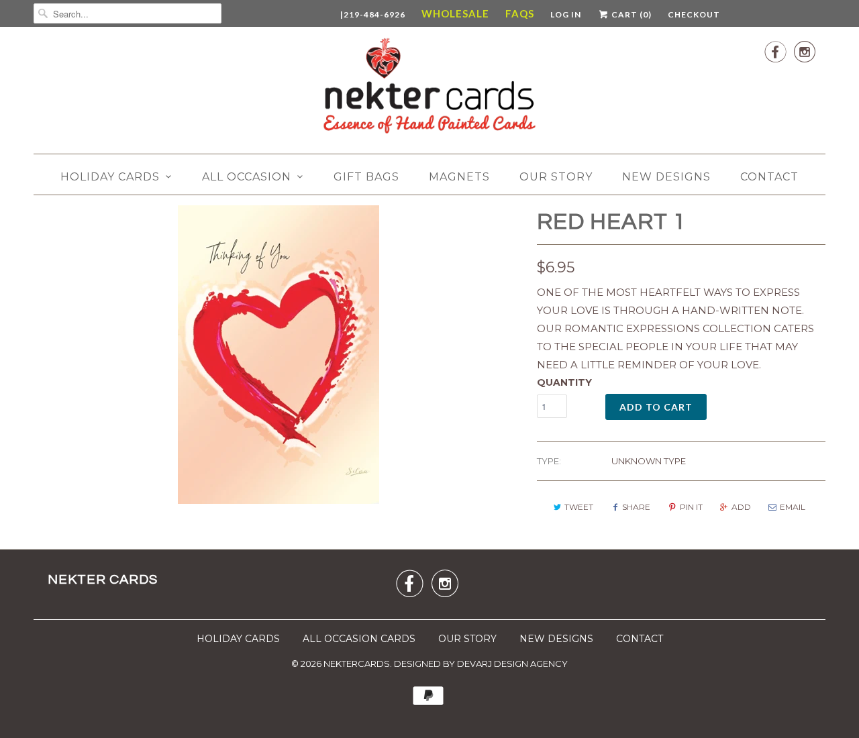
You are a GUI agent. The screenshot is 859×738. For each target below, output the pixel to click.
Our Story (556, 176)
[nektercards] (429, 88)
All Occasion (246, 176)
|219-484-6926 (372, 14)
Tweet (578, 507)
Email (792, 507)
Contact (769, 176)
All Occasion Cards (359, 639)
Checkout (694, 14)
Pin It (691, 507)
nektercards (356, 663)
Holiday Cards (110, 176)
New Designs (666, 176)
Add (741, 507)
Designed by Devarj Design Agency (481, 663)
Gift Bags (366, 176)
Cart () (630, 14)
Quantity (564, 382)
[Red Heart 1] (278, 354)
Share (636, 507)
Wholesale (455, 13)
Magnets (459, 176)
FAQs (519, 13)
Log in (565, 14)
